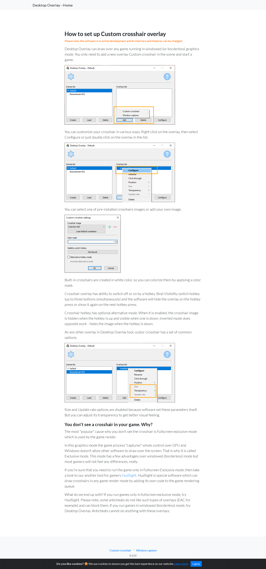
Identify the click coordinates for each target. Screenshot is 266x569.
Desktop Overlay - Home (53, 5)
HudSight (129, 475)
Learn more (181, 563)
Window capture (146, 550)
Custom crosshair (120, 550)
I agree (196, 563)
